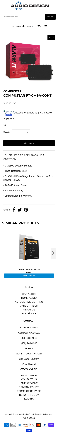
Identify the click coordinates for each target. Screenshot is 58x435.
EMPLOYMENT (29, 383)
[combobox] (29, 16)
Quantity (6, 132)
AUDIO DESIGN (29, 418)
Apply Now (9, 118)
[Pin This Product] (26, 210)
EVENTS (29, 398)
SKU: (5, 125)
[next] (53, 253)
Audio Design (24, 414)
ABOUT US (29, 309)
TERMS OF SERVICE (29, 391)
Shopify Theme (34, 414)
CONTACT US (29, 379)
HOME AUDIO (29, 298)
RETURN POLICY (29, 395)
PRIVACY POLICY (29, 387)
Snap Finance (28, 313)
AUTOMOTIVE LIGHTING (29, 301)
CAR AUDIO (29, 294)
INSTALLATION (29, 375)
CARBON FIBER (29, 305)
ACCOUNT (16, 27)
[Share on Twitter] (19, 210)
